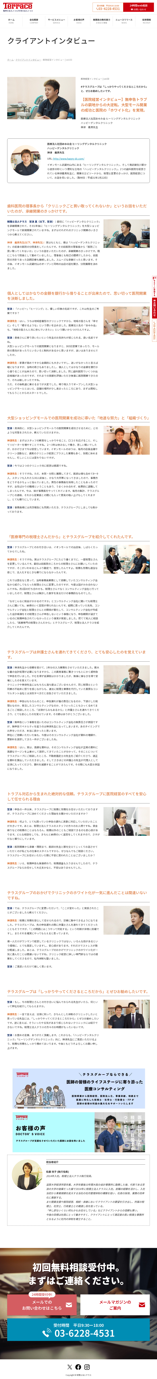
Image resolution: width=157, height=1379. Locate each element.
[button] (42, 1304)
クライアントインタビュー (28, 59)
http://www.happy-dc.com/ (68, 158)
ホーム (10, 59)
